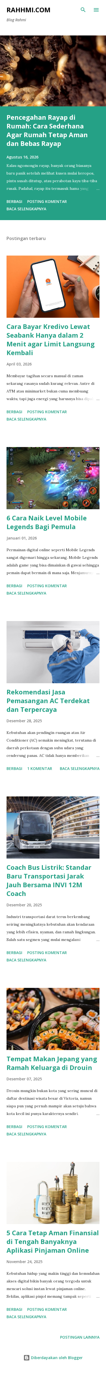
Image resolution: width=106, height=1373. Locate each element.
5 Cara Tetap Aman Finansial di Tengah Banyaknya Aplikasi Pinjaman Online (53, 1241)
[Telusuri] (83, 10)
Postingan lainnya (79, 1337)
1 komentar (39, 768)
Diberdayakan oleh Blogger (56, 1357)
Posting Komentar (47, 201)
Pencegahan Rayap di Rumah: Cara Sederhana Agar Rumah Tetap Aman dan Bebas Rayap (47, 130)
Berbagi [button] (14, 201)
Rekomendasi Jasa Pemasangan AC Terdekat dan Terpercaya (48, 700)
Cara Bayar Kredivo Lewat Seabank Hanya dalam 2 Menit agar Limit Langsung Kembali (51, 339)
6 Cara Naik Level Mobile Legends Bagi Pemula (47, 522)
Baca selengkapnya (26, 208)
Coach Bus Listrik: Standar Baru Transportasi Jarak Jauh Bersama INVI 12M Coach (49, 880)
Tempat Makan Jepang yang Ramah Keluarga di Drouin (52, 1063)
